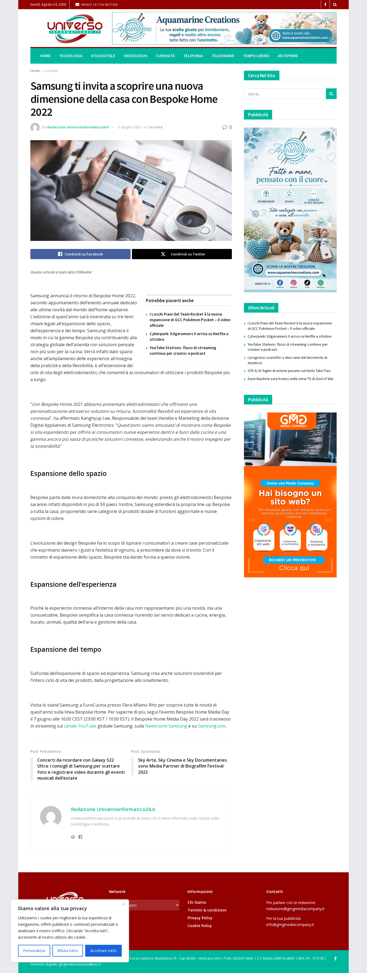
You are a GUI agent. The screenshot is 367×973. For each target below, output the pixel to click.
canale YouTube (81, 726)
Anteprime (288, 55)
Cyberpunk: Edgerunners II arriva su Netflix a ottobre (290, 336)
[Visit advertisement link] (224, 28)
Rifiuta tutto (67, 950)
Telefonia (193, 55)
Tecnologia (70, 55)
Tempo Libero (256, 55)
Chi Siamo (197, 902)
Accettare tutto (103, 950)
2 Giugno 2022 (129, 127)
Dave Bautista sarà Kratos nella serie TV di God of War (291, 378)
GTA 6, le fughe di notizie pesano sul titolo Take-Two (289, 370)
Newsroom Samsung (166, 726)
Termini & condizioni (207, 910)
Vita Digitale (103, 55)
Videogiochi (135, 55)
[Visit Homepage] (67, 28)
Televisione (222, 55)
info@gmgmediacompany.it (290, 924)
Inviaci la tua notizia (99, 4)
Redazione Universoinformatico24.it (78, 127)
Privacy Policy (200, 917)
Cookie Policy (200, 925)
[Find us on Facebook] (325, 4)
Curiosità (165, 55)
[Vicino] (123, 904)
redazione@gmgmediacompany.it (295, 908)
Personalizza (34, 950)
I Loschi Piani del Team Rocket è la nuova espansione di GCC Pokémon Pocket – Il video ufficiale (190, 320)
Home (45, 55)
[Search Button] (335, 4)
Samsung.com (212, 726)
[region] (70, 930)
